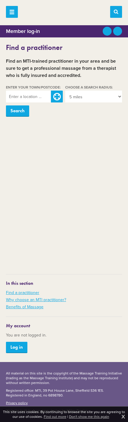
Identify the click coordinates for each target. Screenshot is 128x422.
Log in (16, 347)
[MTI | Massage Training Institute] (64, 11)
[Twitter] (107, 31)
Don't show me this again (89, 416)
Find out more (55, 416)
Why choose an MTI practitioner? (36, 300)
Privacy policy (17, 403)
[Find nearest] (57, 96)
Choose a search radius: (89, 87)
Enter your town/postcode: (33, 87)
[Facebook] (117, 31)
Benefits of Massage (24, 307)
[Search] (116, 12)
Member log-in (23, 31)
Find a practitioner (22, 293)
